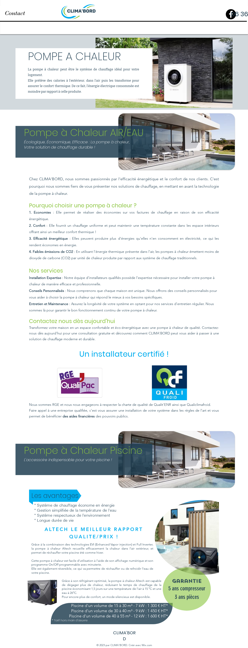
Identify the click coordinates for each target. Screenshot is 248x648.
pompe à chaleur (46, 69)
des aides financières (79, 416)
